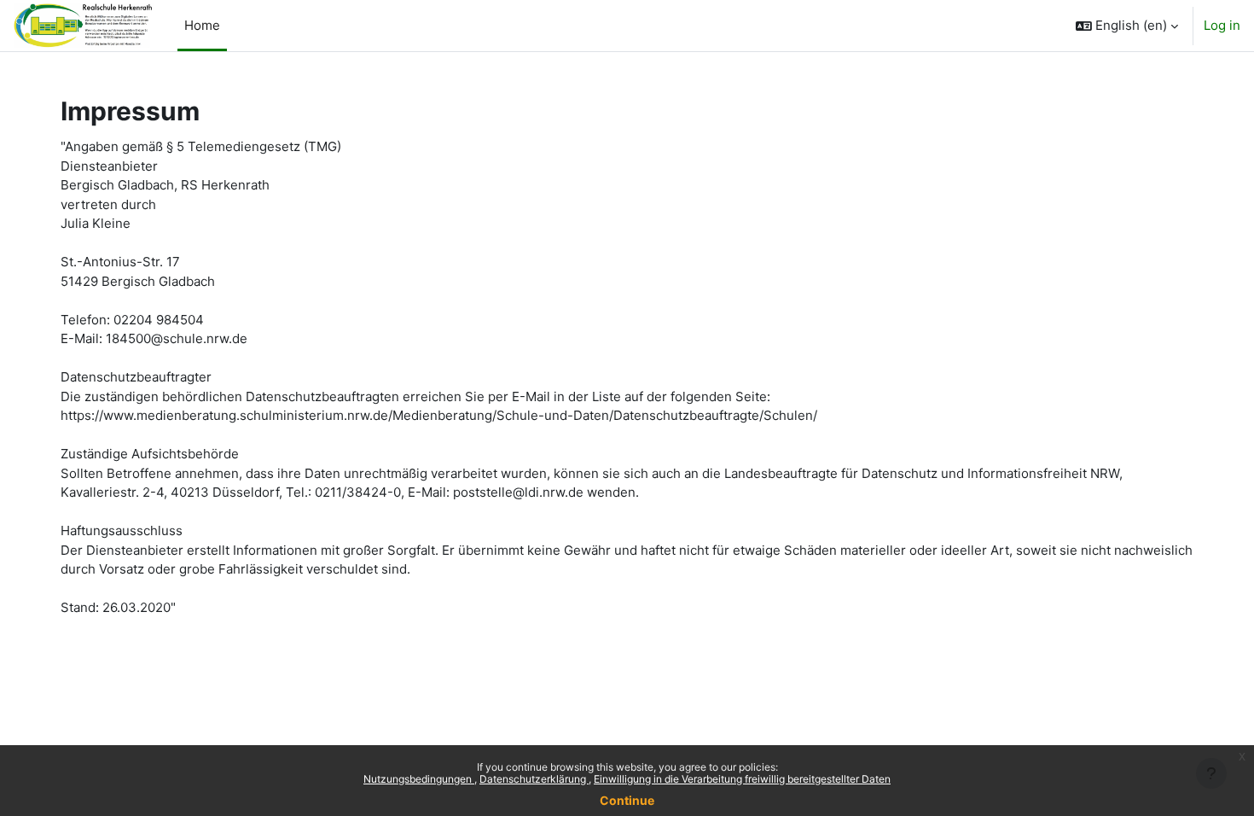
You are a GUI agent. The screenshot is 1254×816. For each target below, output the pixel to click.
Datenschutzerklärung (534, 778)
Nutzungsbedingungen (418, 778)
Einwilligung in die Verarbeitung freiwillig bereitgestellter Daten (742, 778)
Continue (627, 800)
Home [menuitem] (202, 25)
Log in (1222, 25)
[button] (1127, 25)
